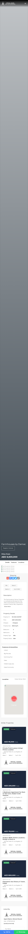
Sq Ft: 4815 (19, 889)
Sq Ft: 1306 (18, 801)
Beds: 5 (14, 585)
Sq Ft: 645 (18, 845)
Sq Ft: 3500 (17, 589)
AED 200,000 (11, 786)
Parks (5, 660)
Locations (21, 562)
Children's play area (9, 664)
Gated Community (9, 667)
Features (14, 562)
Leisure (6, 650)
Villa (6, 585)
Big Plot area (7, 653)
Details (7, 562)
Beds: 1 (4, 755)
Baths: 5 (7, 589)
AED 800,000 (11, 875)
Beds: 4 (5, 889)
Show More (7, 606)
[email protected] (9, 923)
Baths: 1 (11, 755)
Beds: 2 (4, 801)
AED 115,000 (11, 831)
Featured (13, 729)
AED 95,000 (11, 742)
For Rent (6, 729)
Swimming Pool (8, 657)
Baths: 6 (11, 889)
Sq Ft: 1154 (18, 755)
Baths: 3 (11, 801)
